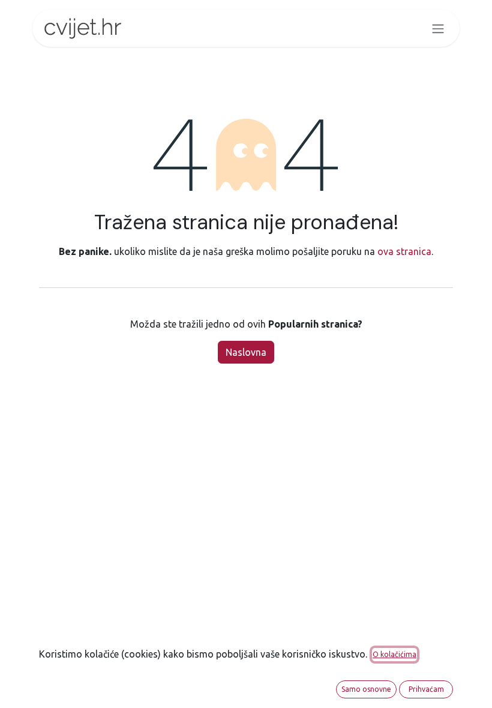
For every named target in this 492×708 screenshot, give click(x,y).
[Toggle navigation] (438, 28)
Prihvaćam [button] (426, 689)
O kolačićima (394, 654)
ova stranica (404, 251)
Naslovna (246, 352)
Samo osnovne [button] (366, 689)
